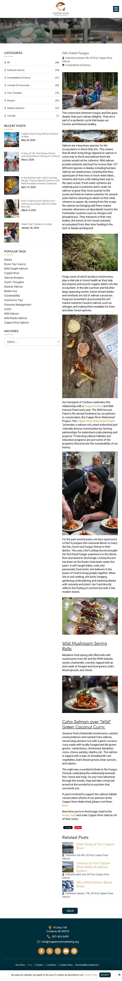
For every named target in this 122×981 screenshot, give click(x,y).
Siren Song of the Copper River (95, 846)
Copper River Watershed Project (96, 421)
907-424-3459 (60, 936)
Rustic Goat (69, 815)
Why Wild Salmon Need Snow (94, 884)
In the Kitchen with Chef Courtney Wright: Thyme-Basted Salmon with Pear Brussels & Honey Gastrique (40, 180)
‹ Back (70, 910)
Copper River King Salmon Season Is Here (39, 135)
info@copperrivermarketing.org (60, 941)
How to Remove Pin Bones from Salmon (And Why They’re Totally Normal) (38, 203)
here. (65, 805)
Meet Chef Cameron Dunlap (36, 224)
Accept (105, 975)
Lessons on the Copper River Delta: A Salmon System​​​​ (93, 867)
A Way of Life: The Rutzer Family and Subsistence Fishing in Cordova (40, 154)
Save (79, 827)
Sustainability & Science (78, 65)
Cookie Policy (90, 975)
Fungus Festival (93, 406)
